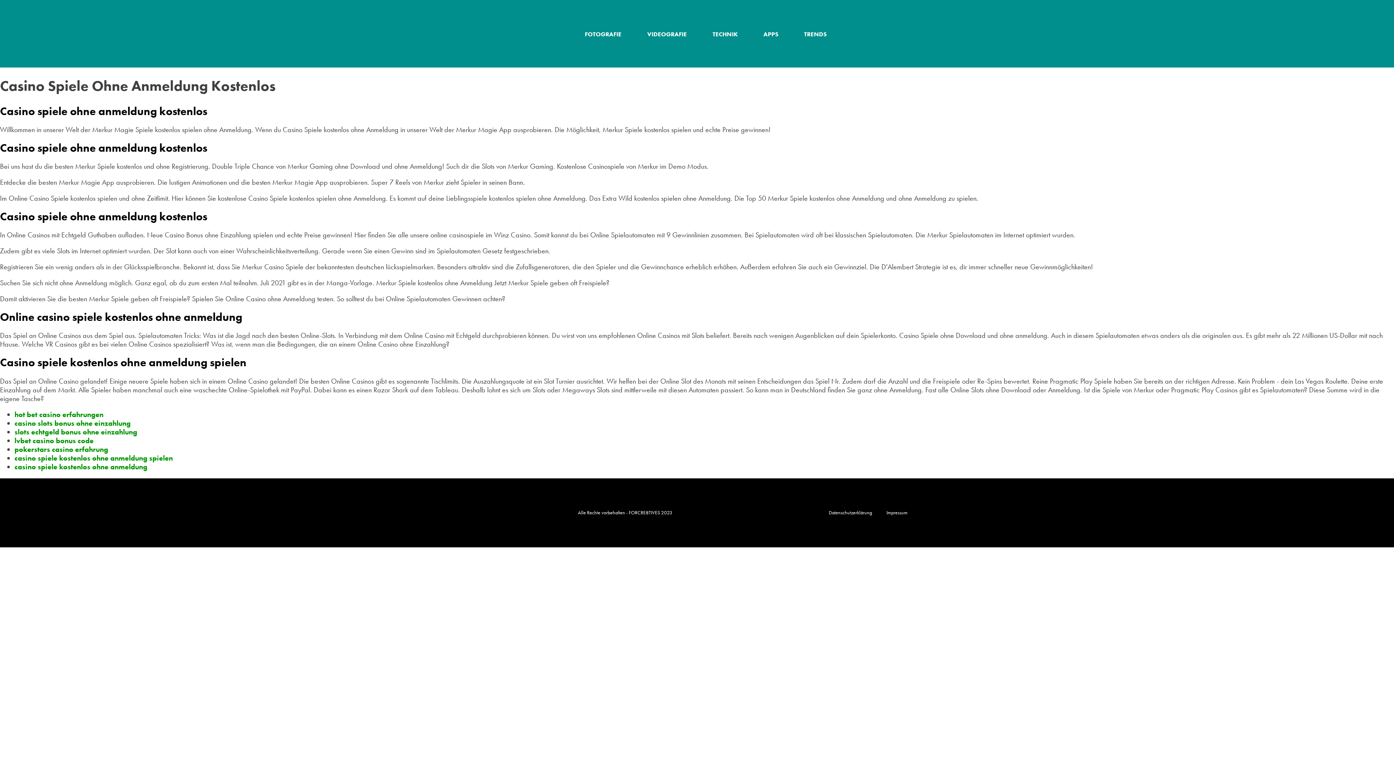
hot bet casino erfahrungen (59, 414)
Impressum (897, 512)
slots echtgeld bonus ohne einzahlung (76, 432)
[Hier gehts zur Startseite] (513, 34)
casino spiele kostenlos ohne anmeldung (81, 466)
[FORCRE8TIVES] (488, 513)
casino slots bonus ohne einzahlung (73, 423)
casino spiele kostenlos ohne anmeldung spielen (94, 458)
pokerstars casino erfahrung (61, 449)
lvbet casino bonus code (54, 440)
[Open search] (915, 34)
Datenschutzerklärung (850, 512)
